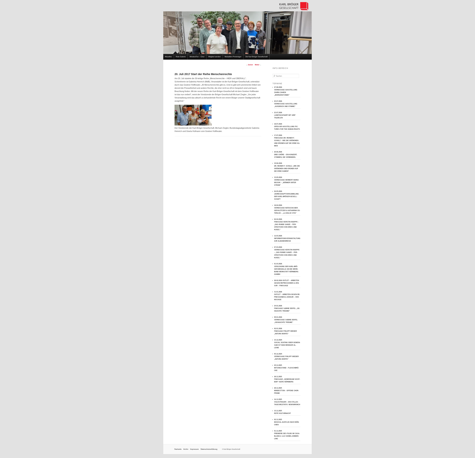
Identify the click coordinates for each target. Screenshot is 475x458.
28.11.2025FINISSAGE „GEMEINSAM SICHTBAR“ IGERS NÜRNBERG (287, 379)
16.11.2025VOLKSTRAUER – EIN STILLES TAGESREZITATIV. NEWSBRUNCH (287, 401)
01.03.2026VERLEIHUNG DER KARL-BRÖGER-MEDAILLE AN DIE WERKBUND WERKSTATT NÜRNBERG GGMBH (286, 269)
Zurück (249, 65)
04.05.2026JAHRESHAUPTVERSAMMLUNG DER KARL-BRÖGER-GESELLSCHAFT (286, 195)
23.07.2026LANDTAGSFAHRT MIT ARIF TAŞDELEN (285, 115)
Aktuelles (168, 57)
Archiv (185, 449)
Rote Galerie (181, 57)
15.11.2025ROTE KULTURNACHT (282, 412)
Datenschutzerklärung (209, 449)
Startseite (177, 449)
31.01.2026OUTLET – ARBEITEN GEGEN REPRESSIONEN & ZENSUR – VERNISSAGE (287, 296)
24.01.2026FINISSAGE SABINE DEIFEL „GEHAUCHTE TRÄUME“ (287, 308)
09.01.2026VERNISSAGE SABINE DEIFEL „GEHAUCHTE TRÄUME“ (286, 319)
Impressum (194, 449)
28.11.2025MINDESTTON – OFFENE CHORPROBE (286, 390)
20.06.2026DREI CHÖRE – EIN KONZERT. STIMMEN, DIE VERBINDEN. (285, 154)
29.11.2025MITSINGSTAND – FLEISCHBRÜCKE (286, 367)
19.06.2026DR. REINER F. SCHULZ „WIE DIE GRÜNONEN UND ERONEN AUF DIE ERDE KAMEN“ (287, 167)
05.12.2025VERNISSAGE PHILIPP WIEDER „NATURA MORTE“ (286, 356)
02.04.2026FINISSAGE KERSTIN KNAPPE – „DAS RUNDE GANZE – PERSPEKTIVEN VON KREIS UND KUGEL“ (286, 224)
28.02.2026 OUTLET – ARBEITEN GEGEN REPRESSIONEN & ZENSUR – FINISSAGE (286, 283)
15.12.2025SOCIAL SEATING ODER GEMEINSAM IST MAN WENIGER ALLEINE (287, 344)
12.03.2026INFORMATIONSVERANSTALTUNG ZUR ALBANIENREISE (287, 238)
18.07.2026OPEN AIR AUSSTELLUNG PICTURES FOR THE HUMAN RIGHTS (287, 126)
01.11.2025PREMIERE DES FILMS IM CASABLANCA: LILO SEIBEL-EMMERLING (287, 435)
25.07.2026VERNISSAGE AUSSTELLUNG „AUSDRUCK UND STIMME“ (285, 103)
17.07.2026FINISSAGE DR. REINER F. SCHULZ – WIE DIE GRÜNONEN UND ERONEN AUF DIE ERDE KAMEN (287, 140)
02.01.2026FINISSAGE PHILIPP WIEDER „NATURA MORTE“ (285, 331)
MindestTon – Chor (197, 57)
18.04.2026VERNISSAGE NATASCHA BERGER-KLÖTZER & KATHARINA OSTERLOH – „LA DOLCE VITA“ (287, 209)
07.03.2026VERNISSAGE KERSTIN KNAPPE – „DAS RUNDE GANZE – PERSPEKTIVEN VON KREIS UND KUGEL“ (286, 252)
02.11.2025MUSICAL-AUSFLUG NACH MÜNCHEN (286, 422)
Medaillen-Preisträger (233, 57)
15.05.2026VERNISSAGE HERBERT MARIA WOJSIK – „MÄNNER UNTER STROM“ (286, 181)
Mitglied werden (214, 57)
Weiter (258, 65)
